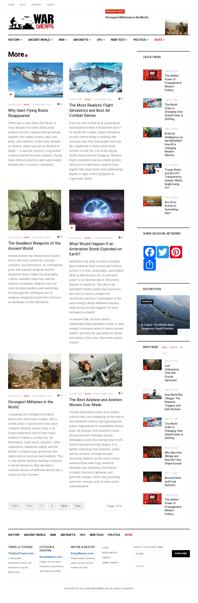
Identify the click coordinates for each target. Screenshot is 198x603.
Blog (23, 4)
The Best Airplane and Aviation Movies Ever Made (95, 402)
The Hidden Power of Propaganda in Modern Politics (173, 83)
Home (11, 4)
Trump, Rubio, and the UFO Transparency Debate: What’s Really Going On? (174, 179)
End (78, 506)
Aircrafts (81, 40)
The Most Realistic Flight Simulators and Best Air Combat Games (91, 110)
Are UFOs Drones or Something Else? (171, 207)
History (14, 40)
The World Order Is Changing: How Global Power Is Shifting (174, 112)
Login (105, 547)
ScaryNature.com (82, 553)
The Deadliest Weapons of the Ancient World (34, 246)
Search (106, 557)
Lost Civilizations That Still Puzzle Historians (172, 373)
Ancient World (39, 40)
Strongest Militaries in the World (30, 404)
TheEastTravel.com (21, 553)
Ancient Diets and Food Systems (173, 481)
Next (64, 506)
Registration (109, 552)
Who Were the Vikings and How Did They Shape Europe (173, 458)
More (158, 40)
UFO (100, 40)
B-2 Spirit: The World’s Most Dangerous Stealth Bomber (157, 327)
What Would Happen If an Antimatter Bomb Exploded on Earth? (95, 249)
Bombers (147, 301)
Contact (36, 4)
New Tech (118, 40)
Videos (50, 4)
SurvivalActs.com (50, 557)
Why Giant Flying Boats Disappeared (28, 113)
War (62, 40)
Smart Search (110, 562)
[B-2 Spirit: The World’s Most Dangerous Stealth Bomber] (163, 315)
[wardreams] (31, 21)
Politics (139, 40)
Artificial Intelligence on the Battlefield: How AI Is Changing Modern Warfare (174, 144)
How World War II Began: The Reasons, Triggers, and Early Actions (174, 402)
